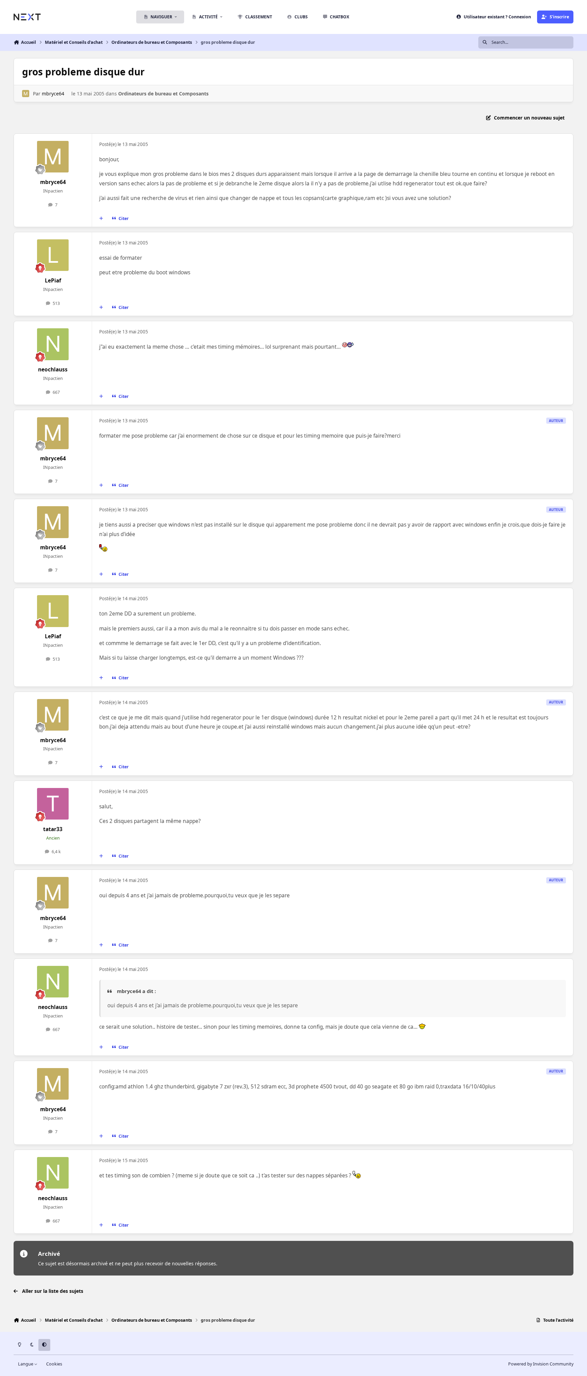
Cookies (54, 1364)
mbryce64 (53, 93)
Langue (26, 1364)
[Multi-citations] (101, 218)
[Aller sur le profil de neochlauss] (53, 344)
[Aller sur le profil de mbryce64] (25, 93)
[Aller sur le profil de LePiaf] (53, 255)
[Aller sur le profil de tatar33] (53, 804)
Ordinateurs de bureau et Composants (163, 93)
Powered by (540, 1364)
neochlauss (53, 369)
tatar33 (53, 829)
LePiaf (53, 280)
